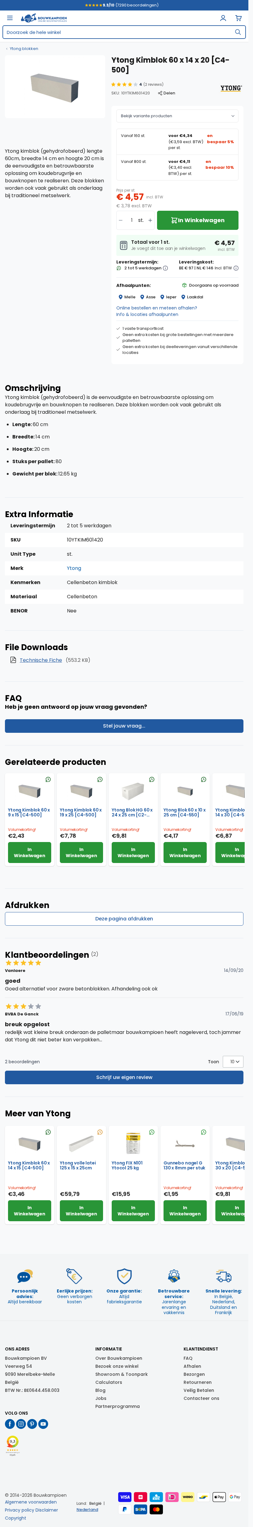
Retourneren (198, 1382)
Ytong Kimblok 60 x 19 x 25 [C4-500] (81, 812)
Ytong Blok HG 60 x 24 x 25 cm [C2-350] (132, 812)
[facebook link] (10, 1424)
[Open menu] (9, 17)
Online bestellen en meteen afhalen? (156, 308)
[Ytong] (231, 88)
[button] (137, 84)
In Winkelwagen (29, 852)
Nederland (87, 1509)
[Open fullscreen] (55, 86)
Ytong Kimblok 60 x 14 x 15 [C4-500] (29, 1165)
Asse (151, 297)
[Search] (238, 32)
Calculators (108, 1382)
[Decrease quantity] (121, 220)
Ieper (171, 297)
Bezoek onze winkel (117, 1366)
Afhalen (192, 1366)
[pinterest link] (32, 1424)
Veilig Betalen (199, 1390)
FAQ (188, 1358)
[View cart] (238, 17)
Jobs (100, 1398)
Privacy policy (19, 1510)
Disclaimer (46, 1510)
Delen (169, 93)
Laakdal (195, 297)
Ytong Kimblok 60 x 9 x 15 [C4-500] (29, 812)
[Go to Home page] (44, 18)
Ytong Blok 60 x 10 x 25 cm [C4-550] (185, 812)
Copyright (15, 1518)
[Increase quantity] (150, 220)
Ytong (74, 568)
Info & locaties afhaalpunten (147, 314)
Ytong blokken (24, 49)
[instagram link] (21, 1424)
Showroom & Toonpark (121, 1374)
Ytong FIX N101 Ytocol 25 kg (127, 1165)
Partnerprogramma (117, 1406)
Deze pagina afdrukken (124, 918)
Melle (129, 297)
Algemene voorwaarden (31, 1502)
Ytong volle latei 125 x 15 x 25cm (78, 1165)
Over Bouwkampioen (118, 1358)
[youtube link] (43, 1424)
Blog (100, 1390)
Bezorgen (194, 1374)
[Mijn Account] (223, 17)
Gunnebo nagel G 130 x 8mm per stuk (184, 1165)
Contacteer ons (201, 1398)
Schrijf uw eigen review (124, 1077)
